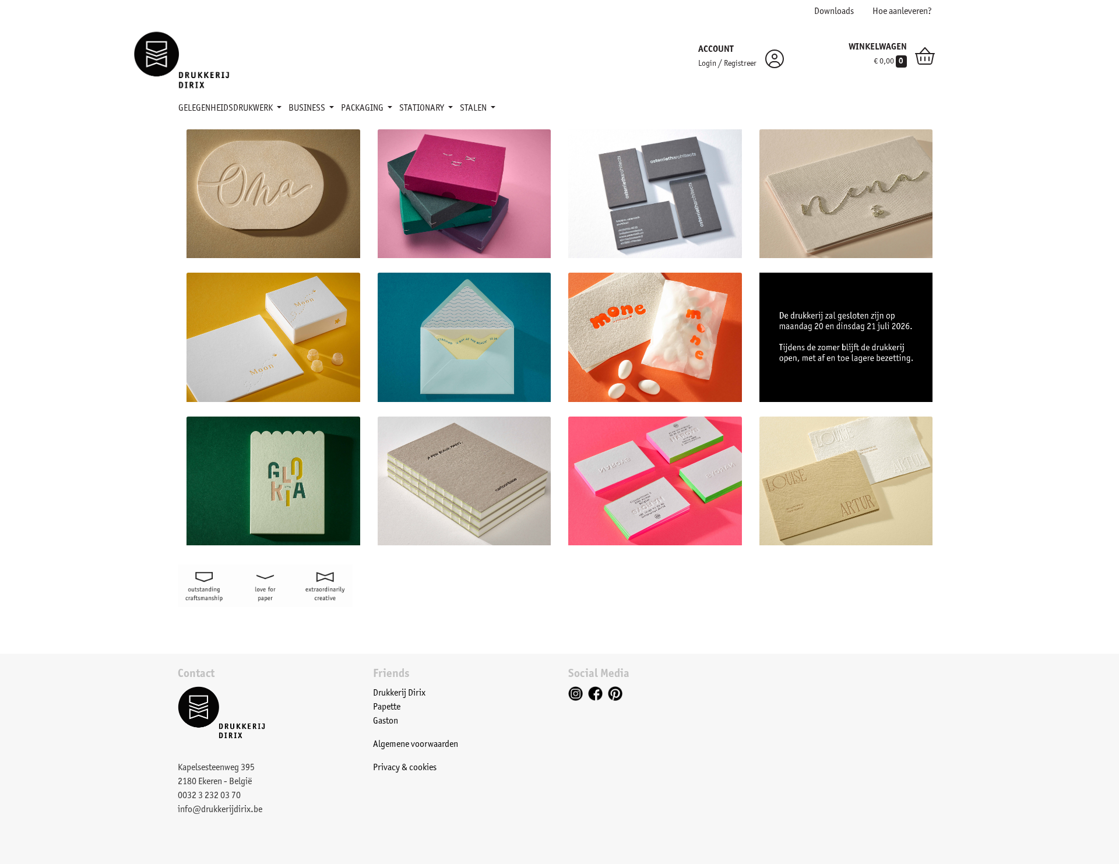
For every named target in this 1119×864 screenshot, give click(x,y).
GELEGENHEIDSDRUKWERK (226, 108)
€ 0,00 (889, 62)
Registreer (740, 64)
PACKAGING (363, 108)
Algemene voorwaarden (415, 744)
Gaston (385, 721)
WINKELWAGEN (878, 47)
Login (707, 64)
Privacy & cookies (405, 768)
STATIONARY (422, 108)
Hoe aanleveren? (902, 11)
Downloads (834, 11)
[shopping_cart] (925, 59)
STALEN (474, 108)
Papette (386, 707)
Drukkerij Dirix (399, 693)
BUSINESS (307, 108)
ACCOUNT (716, 49)
